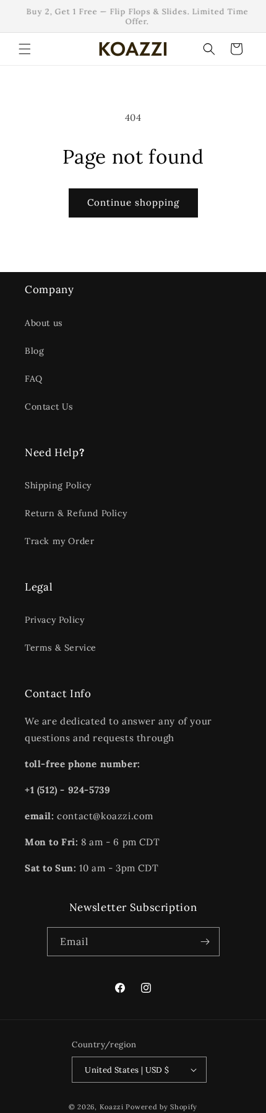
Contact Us (49, 406)
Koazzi (112, 1106)
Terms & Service (61, 647)
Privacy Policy (54, 619)
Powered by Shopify (161, 1106)
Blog (34, 350)
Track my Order (59, 541)
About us (43, 322)
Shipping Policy (58, 485)
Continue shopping (133, 202)
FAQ (34, 378)
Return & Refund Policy (76, 513)
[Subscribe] (205, 941)
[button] (24, 49)
